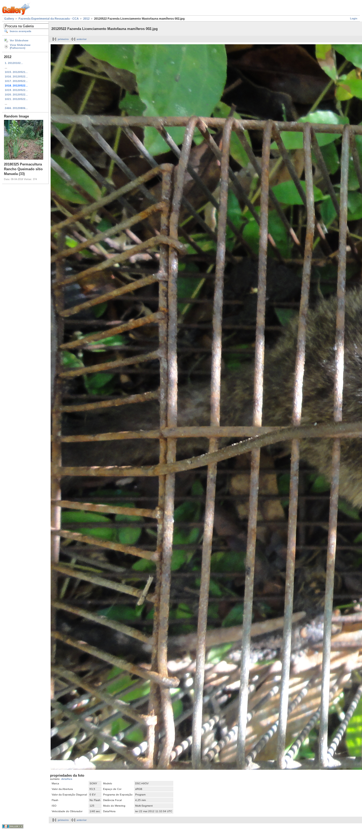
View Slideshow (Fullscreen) (20, 46)
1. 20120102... (14, 63)
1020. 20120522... (16, 94)
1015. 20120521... (16, 72)
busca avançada (20, 31)
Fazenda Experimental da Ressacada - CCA (49, 18)
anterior (82, 39)
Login (353, 18)
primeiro (63, 39)
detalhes (66, 778)
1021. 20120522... (16, 99)
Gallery (9, 18)
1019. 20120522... (16, 90)
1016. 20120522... (16, 76)
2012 (86, 18)
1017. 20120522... (16, 81)
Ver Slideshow (19, 40)
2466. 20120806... (16, 108)
